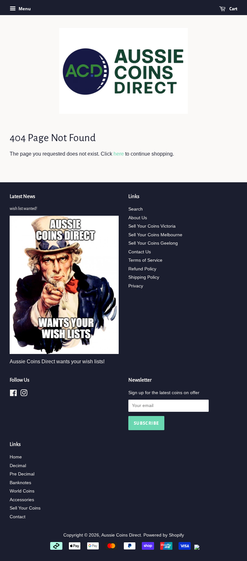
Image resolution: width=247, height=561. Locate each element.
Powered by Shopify (163, 535)
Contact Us (139, 251)
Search (135, 209)
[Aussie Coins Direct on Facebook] (13, 394)
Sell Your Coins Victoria (152, 226)
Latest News (22, 196)
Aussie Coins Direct (121, 535)
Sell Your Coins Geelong (153, 243)
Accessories (22, 499)
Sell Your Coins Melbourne (155, 234)
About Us (137, 217)
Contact (17, 516)
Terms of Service (145, 260)
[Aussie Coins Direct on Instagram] (23, 394)
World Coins (22, 491)
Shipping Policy (143, 277)
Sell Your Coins (25, 508)
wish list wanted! (23, 208)
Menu (24, 8)
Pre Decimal (22, 474)
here (119, 154)
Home (16, 457)
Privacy (135, 286)
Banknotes (20, 482)
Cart (232, 9)
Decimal (18, 465)
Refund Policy (142, 269)
